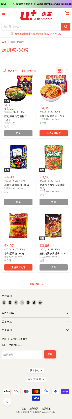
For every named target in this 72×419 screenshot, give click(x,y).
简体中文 (34, 370)
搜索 (23, 408)
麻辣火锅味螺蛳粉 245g (53, 253)
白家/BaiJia (9, 122)
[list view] (66, 71)
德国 (34, 379)
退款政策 (46, 408)
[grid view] (59, 71)
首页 (4, 42)
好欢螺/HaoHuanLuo (49, 119)
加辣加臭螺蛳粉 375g (52, 115)
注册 (50, 354)
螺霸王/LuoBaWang (13, 256)
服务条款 (33, 408)
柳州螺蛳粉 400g (14, 253)
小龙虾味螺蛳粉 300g (16, 185)
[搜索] (65, 27)
